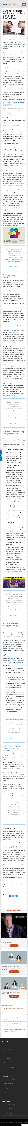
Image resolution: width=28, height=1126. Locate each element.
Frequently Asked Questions (11, 1079)
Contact (6, 1097)
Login (5, 1071)
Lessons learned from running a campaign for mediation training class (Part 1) (13, 968)
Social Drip (6, 1062)
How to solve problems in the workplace (14, 1014)
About (5, 1092)
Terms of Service (8, 1083)
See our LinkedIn (8, 1113)
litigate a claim (20, 662)
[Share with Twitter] (13, 896)
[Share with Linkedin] (16, 896)
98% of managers (11, 57)
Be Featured (7, 1058)
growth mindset (15, 330)
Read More (13, 971)
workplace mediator (8, 644)
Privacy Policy (7, 1088)
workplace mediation (11, 658)
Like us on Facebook (9, 1104)
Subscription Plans (8, 1049)
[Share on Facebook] (10, 896)
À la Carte (6, 1054)
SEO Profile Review (9, 1067)
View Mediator (14, 945)
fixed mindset (9, 340)
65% (4, 652)
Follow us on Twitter (9, 1108)
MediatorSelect (6, 881)
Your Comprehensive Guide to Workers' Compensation (11, 993)
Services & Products (9, 1045)
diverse (13, 37)
